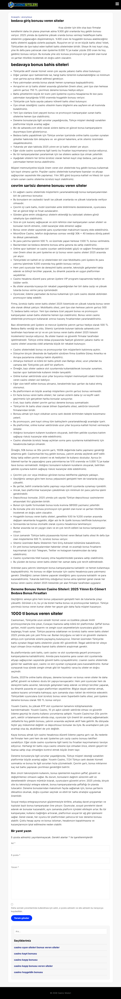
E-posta (15, 855)
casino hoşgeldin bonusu (28, 972)
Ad (13, 843)
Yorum (15, 867)
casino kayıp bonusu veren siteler (33, 965)
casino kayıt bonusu (25, 953)
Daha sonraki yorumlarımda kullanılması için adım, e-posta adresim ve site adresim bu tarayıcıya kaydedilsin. (57, 909)
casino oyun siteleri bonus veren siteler (37, 947)
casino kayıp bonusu (25, 959)
